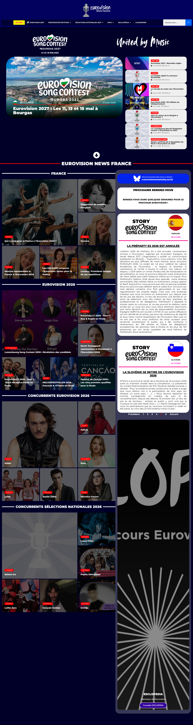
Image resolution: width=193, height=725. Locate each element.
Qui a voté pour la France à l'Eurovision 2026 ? (31, 241)
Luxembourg (156, 126)
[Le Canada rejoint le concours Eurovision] (137, 76)
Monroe (85, 241)
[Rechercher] (188, 22)
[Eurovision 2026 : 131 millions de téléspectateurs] (137, 102)
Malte (8, 459)
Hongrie (155, 113)
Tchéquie (47, 492)
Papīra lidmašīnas (90, 574)
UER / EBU (155, 60)
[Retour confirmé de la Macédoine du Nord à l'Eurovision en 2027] (137, 142)
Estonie (85, 537)
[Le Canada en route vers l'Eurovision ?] (137, 89)
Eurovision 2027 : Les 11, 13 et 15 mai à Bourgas (55, 110)
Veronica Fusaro (90, 496)
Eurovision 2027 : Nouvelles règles (166, 63)
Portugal (85, 375)
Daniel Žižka (49, 496)
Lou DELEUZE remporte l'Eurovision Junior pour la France (57, 271)
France (8, 237)
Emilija (84, 608)
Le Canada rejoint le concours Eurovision (164, 76)
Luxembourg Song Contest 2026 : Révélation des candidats (38, 352)
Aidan (8, 463)
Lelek (8, 496)
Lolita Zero (11, 608)
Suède (46, 378)
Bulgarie (27, 102)
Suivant (174, 414)
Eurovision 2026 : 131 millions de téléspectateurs (165, 103)
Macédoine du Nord (159, 139)
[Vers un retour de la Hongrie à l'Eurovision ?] (137, 116)
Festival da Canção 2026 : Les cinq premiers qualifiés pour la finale (96, 382)
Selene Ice (10, 574)
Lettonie (85, 570)
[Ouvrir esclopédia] (130, 22)
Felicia (84, 430)
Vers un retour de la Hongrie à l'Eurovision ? (164, 116)
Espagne (175, 234)
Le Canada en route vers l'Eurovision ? (167, 90)
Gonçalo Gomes (51, 608)
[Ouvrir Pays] (113, 22)
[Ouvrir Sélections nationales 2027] (102, 22)
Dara (83, 463)
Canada (154, 73)
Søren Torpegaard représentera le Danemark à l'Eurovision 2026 (96, 349)
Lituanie (85, 311)
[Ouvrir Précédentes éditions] (70, 22)
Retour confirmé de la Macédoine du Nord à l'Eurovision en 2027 (167, 143)
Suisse (84, 492)
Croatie (9, 492)
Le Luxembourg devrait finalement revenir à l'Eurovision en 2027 (166, 129)
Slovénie (175, 360)
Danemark (86, 342)
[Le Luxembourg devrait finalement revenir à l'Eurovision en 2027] (137, 129)
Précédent (134, 414)
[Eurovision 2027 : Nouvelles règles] (137, 63)
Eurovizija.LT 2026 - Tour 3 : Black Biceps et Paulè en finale (20, 382)
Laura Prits (87, 541)
